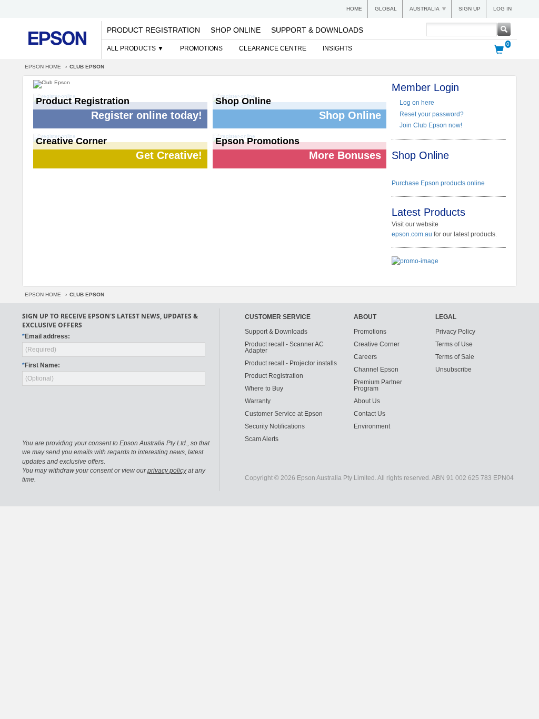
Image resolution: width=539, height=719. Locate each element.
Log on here (417, 102)
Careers (365, 357)
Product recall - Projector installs (291, 363)
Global (386, 9)
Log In (502, 9)
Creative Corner (377, 344)
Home (354, 9)
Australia (425, 9)
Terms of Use (454, 344)
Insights (337, 48)
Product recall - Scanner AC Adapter (284, 347)
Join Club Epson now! (431, 125)
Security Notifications (275, 426)
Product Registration (153, 30)
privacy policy (166, 470)
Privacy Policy (455, 331)
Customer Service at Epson (284, 413)
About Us (367, 401)
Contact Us (369, 413)
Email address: (46, 336)
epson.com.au (412, 234)
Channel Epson (376, 369)
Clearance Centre (272, 48)
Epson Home (43, 66)
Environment (372, 426)
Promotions (201, 48)
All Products (132, 48)
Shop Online (236, 30)
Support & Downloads (317, 30)
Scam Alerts (261, 439)
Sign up (469, 9)
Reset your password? (432, 114)
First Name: (41, 365)
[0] (499, 48)
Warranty (258, 401)
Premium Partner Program (378, 385)
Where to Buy (264, 388)
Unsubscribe (453, 369)
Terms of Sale (454, 357)
